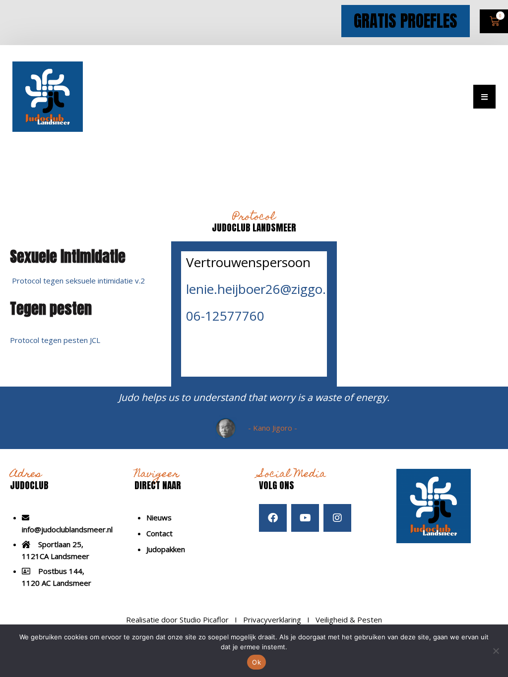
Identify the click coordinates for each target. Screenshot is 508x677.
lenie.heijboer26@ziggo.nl (261, 289)
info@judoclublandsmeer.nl (67, 529)
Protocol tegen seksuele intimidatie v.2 (78, 280)
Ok (256, 662)
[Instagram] (337, 518)
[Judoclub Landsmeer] (47, 96)
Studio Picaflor (204, 619)
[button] (484, 97)
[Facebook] (273, 518)
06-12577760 (225, 316)
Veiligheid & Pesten (349, 619)
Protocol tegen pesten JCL (55, 340)
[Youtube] (305, 518)
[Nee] (496, 651)
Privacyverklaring (272, 619)
